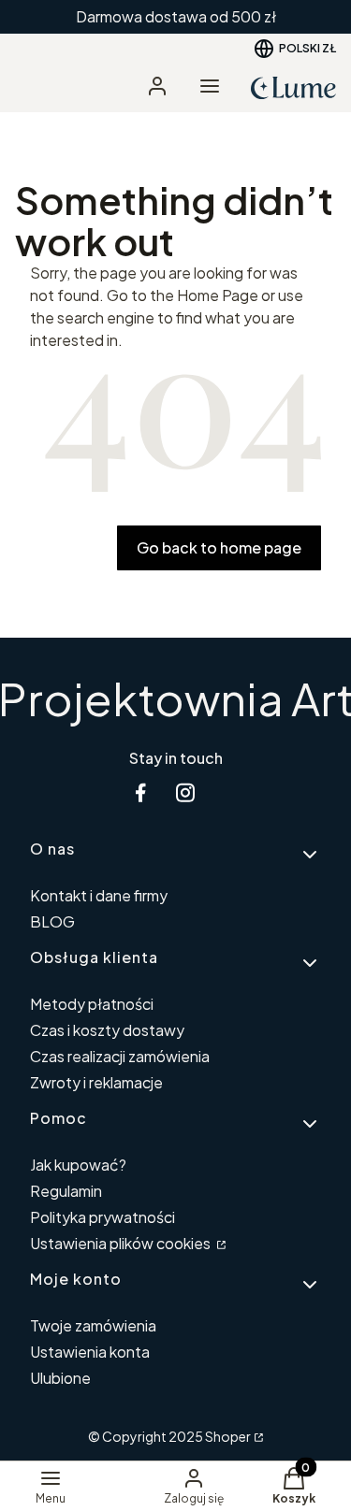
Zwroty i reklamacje (96, 1082)
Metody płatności (92, 1004)
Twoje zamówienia (93, 1325)
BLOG (52, 921)
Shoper (228, 1436)
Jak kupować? (78, 1164)
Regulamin (66, 1191)
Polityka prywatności (102, 1217)
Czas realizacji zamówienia (120, 1056)
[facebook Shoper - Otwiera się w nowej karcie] (140, 792)
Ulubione (60, 1378)
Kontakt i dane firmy (99, 895)
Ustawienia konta (90, 1351)
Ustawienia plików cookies (121, 1243)
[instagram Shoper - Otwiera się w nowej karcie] (185, 792)
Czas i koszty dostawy (107, 1030)
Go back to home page (219, 547)
